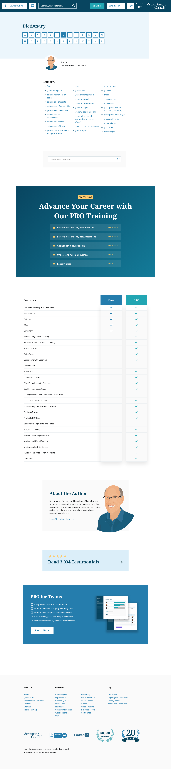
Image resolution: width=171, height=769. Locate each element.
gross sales (109, 127)
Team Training (30, 709)
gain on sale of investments (53, 116)
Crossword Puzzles (63, 709)
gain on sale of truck (56, 126)
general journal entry (84, 103)
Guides (84, 703)
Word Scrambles (62, 713)
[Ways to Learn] (32, 6)
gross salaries (110, 123)
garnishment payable (84, 94)
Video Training (87, 706)
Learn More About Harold (60, 519)
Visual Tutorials (88, 697)
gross (106, 94)
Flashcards (59, 706)
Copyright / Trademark (118, 697)
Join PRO (97, 6)
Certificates (86, 713)
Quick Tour (29, 697)
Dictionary (85, 694)
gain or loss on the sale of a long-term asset (58, 132)
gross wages (109, 131)
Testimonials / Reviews (34, 700)
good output (80, 130)
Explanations (61, 697)
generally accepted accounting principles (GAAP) (84, 119)
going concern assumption (87, 126)
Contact (27, 703)
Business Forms (88, 709)
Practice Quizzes (62, 700)
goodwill (107, 90)
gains (77, 86)
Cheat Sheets (87, 700)
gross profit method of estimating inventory (114, 109)
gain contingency (54, 90)
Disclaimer (112, 694)
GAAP (49, 86)
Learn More (42, 630)
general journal (82, 99)
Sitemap (27, 706)
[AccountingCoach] (156, 6)
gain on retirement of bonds (56, 96)
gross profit (109, 103)
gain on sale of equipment (58, 110)
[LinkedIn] (81, 735)
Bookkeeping (61, 694)
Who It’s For (114, 6)
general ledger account (85, 112)
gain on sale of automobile (58, 106)
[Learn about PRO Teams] (116, 614)
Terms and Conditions (117, 703)
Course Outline (16, 6)
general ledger (81, 107)
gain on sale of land (55, 121)
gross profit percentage (114, 114)
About (26, 694)
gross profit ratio (111, 119)
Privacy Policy (113, 700)
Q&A (57, 716)
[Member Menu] (130, 6)
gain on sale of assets (56, 102)
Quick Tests (60, 703)
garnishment (81, 90)
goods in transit (111, 86)
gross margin (110, 99)
